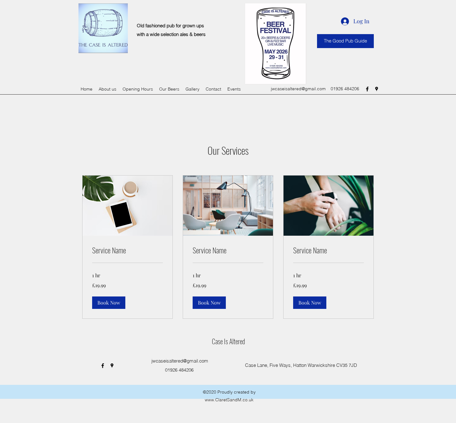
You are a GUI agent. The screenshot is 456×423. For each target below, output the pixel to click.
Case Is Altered (228, 341)
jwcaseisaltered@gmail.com (298, 88)
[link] (127, 250)
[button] (108, 302)
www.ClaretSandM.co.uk (229, 400)
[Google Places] (376, 89)
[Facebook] (367, 89)
